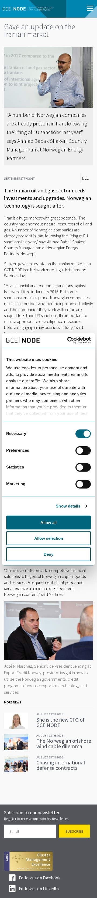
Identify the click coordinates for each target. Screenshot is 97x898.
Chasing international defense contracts (60, 765)
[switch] (83, 450)
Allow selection (48, 538)
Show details (68, 506)
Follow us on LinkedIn (39, 888)
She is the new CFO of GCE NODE (60, 722)
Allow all (48, 522)
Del (85, 178)
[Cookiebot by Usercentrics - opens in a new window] (68, 340)
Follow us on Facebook (39, 877)
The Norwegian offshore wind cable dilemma (63, 743)
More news (12, 702)
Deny (48, 554)
